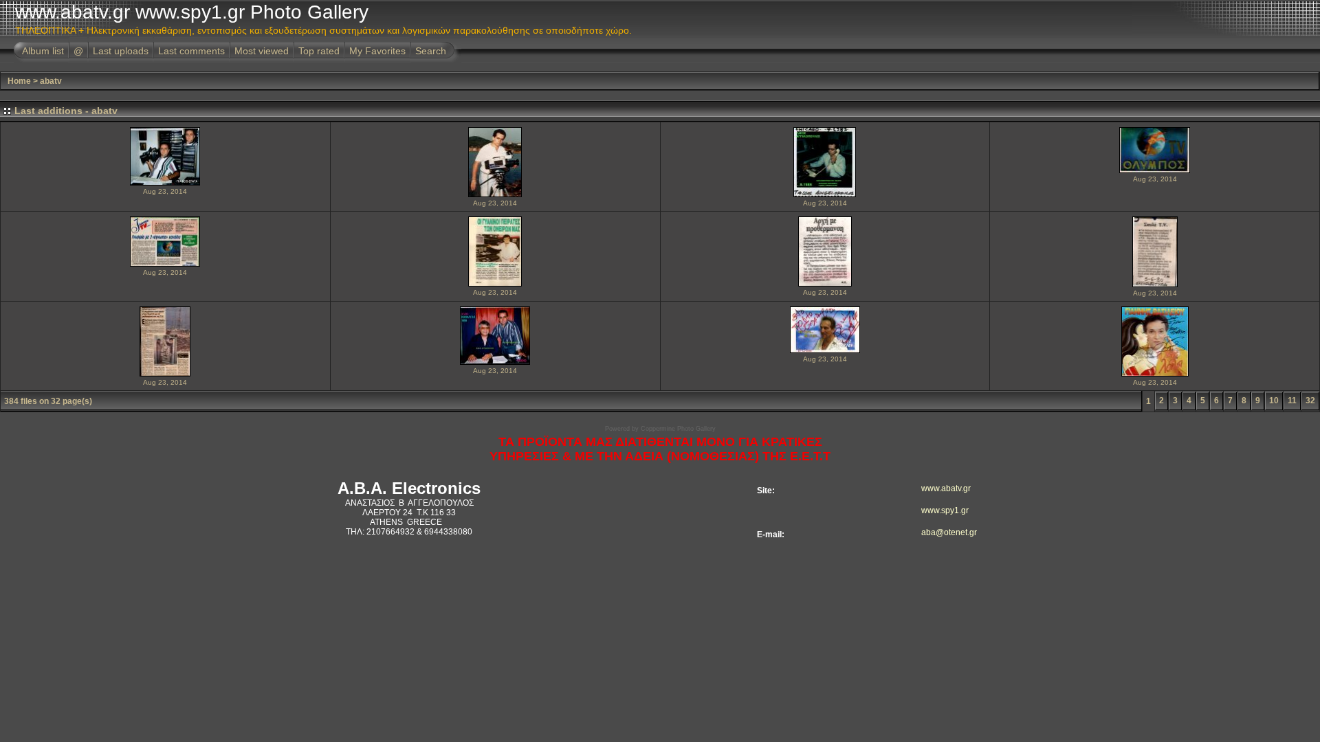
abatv (51, 81)
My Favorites (377, 50)
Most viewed (261, 50)
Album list (43, 50)
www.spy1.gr (940, 510)
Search (430, 50)
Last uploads (120, 50)
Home (19, 81)
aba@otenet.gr (940, 532)
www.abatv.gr (940, 488)
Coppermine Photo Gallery (678, 428)
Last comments (191, 50)
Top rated (319, 50)
